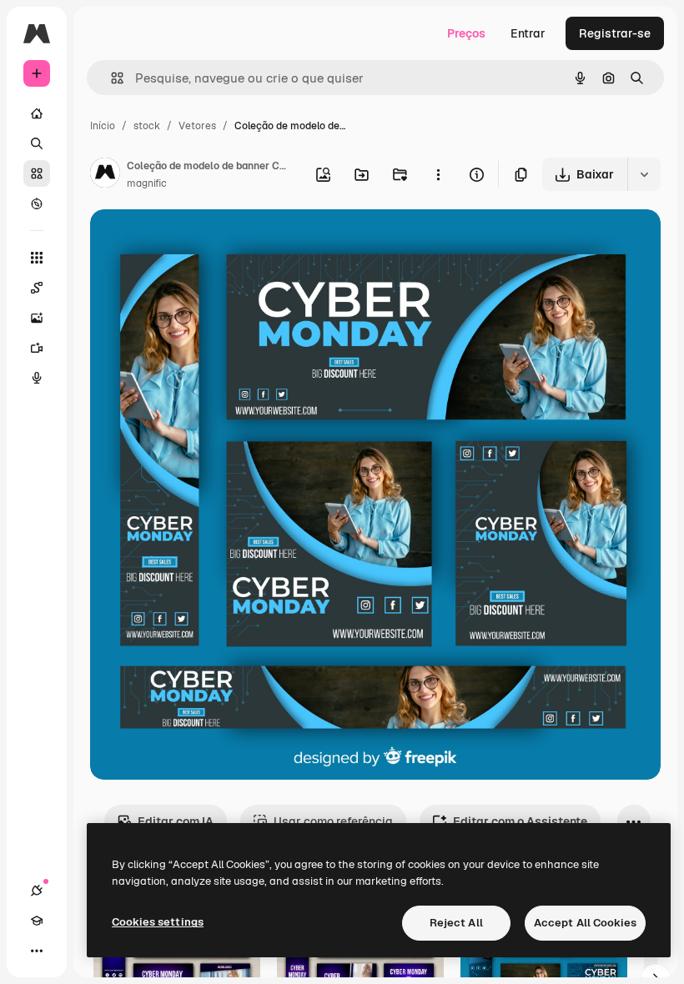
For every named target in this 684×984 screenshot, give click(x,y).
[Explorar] (36, 203)
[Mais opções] (438, 174)
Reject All (456, 923)
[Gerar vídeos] (36, 347)
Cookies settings (158, 922)
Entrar (528, 33)
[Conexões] (36, 890)
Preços (466, 33)
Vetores (197, 126)
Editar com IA (176, 821)
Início (102, 126)
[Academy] (36, 920)
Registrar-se (615, 33)
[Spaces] (36, 287)
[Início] (36, 113)
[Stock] (36, 173)
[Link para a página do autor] (105, 175)
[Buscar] (36, 143)
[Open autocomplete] (110, 78)
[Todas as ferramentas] (36, 257)
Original (197, 241)
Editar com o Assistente (520, 821)
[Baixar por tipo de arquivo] (644, 174)
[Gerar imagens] (36, 317)
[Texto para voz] (36, 377)
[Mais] (36, 950)
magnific (147, 183)
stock (146, 126)
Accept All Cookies (585, 923)
